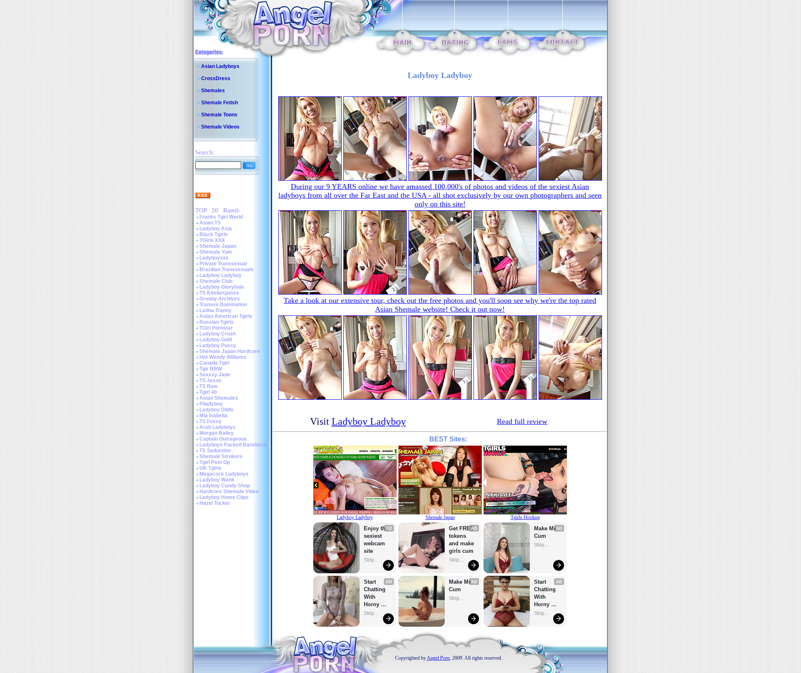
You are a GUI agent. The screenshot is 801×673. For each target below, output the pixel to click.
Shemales (213, 90)
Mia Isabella (213, 415)
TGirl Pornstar (216, 328)
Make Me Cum (461, 585)
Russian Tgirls (216, 322)
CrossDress (215, 78)
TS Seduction (215, 451)
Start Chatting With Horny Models (375, 593)
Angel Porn (438, 658)
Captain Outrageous (223, 439)
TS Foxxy (210, 421)
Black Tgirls (213, 234)
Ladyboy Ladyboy (220, 275)
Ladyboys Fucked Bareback (232, 445)
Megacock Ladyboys (224, 474)
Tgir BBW (210, 369)
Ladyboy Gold (215, 340)
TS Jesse (210, 380)
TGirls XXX (212, 240)
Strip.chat (372, 560)
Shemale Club (215, 281)
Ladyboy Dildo (216, 410)
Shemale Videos (220, 127)
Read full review (522, 421)
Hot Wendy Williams (223, 357)
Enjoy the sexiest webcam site (376, 539)
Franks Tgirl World (221, 217)
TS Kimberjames (219, 293)
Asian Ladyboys (220, 66)
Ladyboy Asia (215, 229)
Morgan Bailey (216, 433)
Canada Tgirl (214, 363)
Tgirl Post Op (214, 462)
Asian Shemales (218, 398)
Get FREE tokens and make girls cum (461, 539)
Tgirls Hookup (525, 517)
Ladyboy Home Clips (224, 497)
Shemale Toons (219, 115)
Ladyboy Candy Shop (224, 486)
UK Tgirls (210, 468)
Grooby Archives (219, 299)
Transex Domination (223, 305)
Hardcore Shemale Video (229, 491)
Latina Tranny (215, 310)
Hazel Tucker (214, 503)
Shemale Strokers (220, 456)
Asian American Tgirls (225, 316)
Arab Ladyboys (217, 427)
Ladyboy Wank (216, 480)
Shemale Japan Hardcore (229, 351)
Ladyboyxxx (214, 258)
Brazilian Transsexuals (226, 269)
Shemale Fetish (219, 103)
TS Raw (208, 386)
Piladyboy (211, 404)
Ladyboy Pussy (217, 345)
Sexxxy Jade (214, 375)
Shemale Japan (217, 246)
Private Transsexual (223, 264)
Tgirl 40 (208, 392)
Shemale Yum (215, 252)
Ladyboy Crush (217, 334)
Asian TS (210, 223)
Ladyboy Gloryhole (221, 287)
